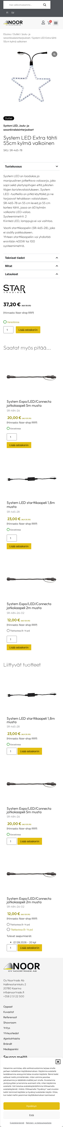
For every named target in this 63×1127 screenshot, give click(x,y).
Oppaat (8, 1006)
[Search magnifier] (44, 4)
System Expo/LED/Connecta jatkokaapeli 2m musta (29, 606)
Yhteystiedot (11, 1033)
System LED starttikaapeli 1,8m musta (31, 504)
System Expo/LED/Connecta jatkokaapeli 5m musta (29, 403)
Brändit (7, 1043)
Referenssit (10, 1017)
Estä (31, 1115)
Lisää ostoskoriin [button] (19, 445)
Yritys (6, 1027)
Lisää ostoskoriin (28, 330)
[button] (58, 1061)
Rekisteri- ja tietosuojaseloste (38, 1122)
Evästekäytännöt (17, 1122)
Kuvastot (8, 1012)
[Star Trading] (14, 289)
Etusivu (7, 34)
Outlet (16, 34)
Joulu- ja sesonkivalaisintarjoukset (16, 36)
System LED (10, 125)
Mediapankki (10, 1049)
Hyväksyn (31, 1106)
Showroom (9, 1022)
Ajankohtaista (11, 1038)
